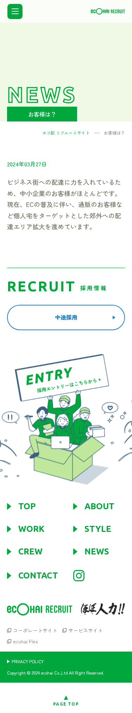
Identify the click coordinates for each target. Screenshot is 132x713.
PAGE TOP (66, 704)
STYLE (97, 529)
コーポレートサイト (35, 630)
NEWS (96, 551)
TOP (27, 506)
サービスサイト (85, 630)
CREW (30, 551)
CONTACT (38, 575)
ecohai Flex (25, 641)
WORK (31, 529)
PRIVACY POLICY (28, 661)
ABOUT (99, 506)
